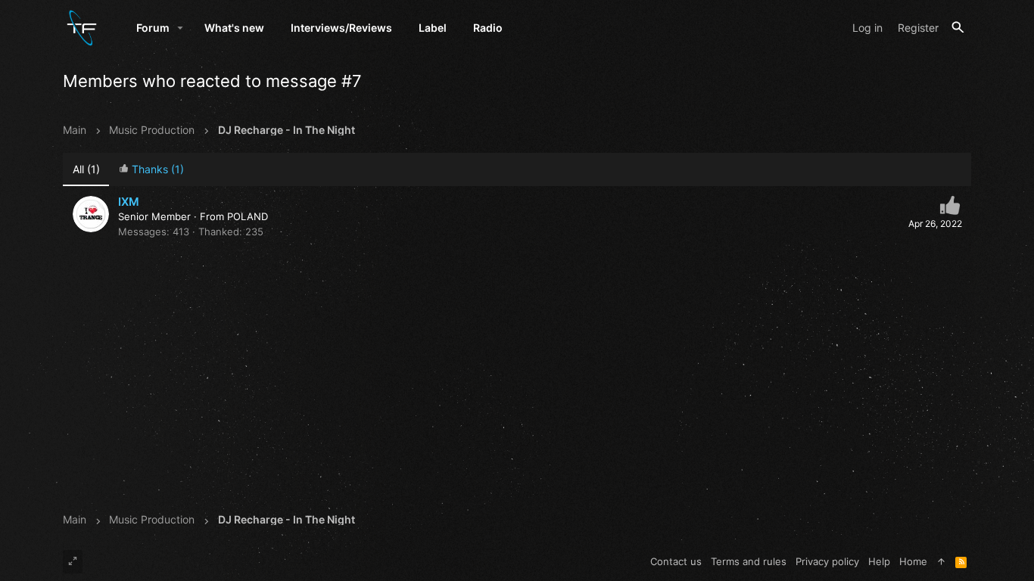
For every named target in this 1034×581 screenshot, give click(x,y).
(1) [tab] (86, 169)
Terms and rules (748, 561)
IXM (128, 201)
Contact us (676, 561)
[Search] (958, 27)
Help (879, 561)
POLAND (247, 216)
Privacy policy (827, 561)
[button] (180, 28)
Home (913, 561)
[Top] (941, 561)
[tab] (151, 170)
